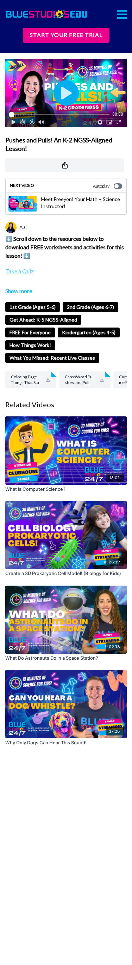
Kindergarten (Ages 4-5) (88, 332)
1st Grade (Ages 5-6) (33, 307)
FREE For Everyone (30, 332)
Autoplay (101, 186)
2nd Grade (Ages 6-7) (90, 307)
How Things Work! (30, 345)
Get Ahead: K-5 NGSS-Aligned (43, 320)
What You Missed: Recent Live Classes (52, 358)
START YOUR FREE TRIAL (66, 34)
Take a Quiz (19, 271)
